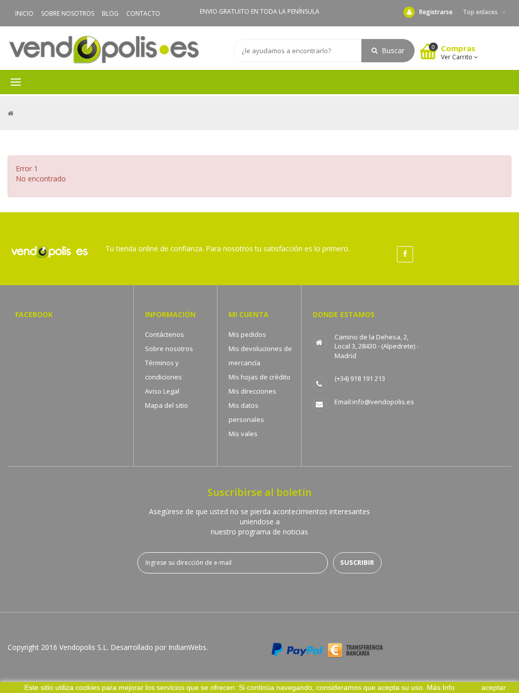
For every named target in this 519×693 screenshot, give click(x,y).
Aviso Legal (162, 391)
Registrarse (436, 12)
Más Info (441, 687)
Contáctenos (164, 334)
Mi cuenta (249, 314)
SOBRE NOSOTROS (67, 13)
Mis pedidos (247, 334)
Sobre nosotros (169, 348)
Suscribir (357, 562)
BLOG (110, 13)
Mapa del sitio (166, 405)
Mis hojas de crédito (259, 376)
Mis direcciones (252, 391)
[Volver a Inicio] (10, 113)
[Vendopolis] (104, 49)
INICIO (24, 13)
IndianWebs (187, 647)
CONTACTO (143, 13)
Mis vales (243, 433)
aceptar (493, 687)
